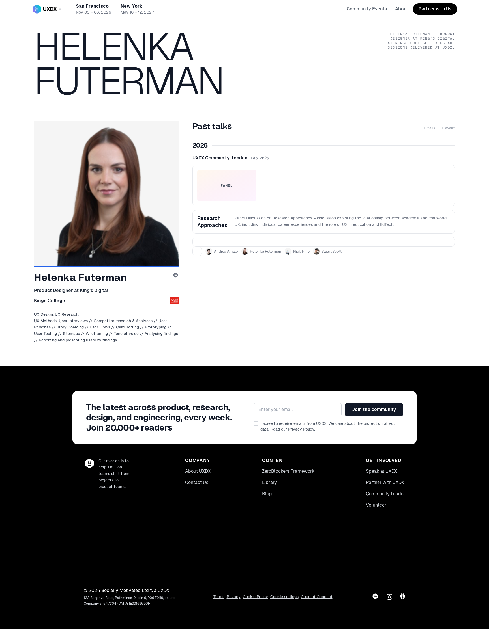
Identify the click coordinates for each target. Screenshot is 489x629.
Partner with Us (435, 9)
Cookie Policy (255, 597)
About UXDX (198, 471)
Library (269, 482)
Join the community (374, 409)
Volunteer (376, 505)
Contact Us (197, 482)
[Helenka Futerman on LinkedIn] (176, 275)
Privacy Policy (301, 429)
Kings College (49, 300)
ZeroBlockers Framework (288, 471)
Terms (218, 597)
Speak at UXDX (381, 471)
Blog (267, 493)
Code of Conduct (317, 597)
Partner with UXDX (385, 482)
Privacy (234, 597)
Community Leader (385, 493)
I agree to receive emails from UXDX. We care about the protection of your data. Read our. (328, 426)
